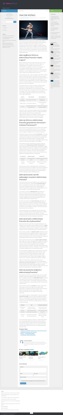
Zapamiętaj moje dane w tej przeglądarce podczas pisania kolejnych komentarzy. (33, 380)
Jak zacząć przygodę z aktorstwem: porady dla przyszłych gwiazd (55, 52)
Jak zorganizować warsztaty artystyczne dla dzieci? (8, 399)
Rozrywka (4, 30)
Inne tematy (21, 10)
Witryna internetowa (23, 377)
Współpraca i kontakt (5, 8)
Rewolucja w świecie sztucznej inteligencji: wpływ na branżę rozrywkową (55, 82)
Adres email (36, 373)
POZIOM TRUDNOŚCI (4, 408)
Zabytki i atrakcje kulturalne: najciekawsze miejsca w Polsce (10, 409)
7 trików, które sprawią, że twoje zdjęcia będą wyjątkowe (55, 66)
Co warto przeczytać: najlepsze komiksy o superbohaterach (10, 397)
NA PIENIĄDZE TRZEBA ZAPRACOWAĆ (28, 335)
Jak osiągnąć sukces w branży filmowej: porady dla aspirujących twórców (55, 74)
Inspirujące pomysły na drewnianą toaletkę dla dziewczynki (55, 29)
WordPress (5, 414)
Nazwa (21, 373)
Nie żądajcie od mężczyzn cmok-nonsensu (29, 332)
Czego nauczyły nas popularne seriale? (8, 35)
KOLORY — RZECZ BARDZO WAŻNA (27, 333)
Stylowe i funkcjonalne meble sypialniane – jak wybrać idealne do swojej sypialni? (55, 37)
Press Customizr (12, 414)
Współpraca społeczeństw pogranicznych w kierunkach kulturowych (34, 330)
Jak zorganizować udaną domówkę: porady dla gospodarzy (56, 59)
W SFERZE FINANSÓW (4, 406)
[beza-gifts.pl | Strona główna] (9, 3)
